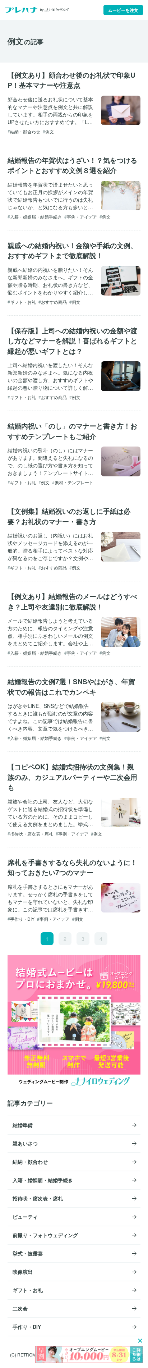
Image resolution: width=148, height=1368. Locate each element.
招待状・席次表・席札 (31, 834)
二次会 (20, 1308)
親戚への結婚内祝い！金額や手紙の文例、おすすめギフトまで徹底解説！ (72, 251)
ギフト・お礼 (23, 302)
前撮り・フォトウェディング (45, 1235)
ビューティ (25, 1216)
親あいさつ (25, 1143)
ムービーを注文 (123, 10)
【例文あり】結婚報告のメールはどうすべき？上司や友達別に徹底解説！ (72, 601)
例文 (49, 131)
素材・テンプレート (74, 482)
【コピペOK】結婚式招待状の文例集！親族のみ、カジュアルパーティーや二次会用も (72, 777)
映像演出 (23, 1271)
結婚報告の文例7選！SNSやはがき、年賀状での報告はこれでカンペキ (71, 687)
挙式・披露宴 (28, 1253)
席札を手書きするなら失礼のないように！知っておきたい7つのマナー (72, 867)
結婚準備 (23, 1125)
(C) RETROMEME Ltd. (32, 1354)
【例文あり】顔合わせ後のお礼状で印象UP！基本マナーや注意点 (71, 80)
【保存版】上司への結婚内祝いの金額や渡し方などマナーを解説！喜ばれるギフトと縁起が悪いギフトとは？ (72, 341)
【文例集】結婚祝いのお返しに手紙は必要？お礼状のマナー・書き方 (69, 516)
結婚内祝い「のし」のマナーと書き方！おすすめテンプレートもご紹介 (72, 431)
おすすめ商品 (54, 302)
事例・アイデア (82, 217)
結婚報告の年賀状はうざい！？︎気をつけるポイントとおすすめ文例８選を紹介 (72, 165)
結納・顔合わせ (25, 131)
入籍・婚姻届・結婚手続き (36, 217)
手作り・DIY (22, 919)
